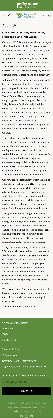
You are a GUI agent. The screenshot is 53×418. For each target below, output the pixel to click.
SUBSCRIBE (26, 391)
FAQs (5, 334)
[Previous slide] (3, 5)
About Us (7, 328)
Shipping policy (18, 411)
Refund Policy (10, 349)
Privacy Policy (10, 355)
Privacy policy (25, 408)
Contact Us (9, 340)
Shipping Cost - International (19, 360)
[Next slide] (50, 5)
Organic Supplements (15, 322)
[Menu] (3, 15)
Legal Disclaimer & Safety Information (24, 366)
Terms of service (38, 408)
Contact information (33, 411)
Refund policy (13, 408)
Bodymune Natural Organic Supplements (30, 403)
